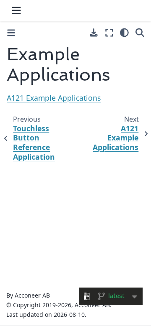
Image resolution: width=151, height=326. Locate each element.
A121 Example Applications (54, 98)
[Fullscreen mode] (109, 32)
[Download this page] (94, 32)
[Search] (140, 32)
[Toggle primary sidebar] (11, 32)
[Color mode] (124, 32)
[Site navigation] (16, 10)
